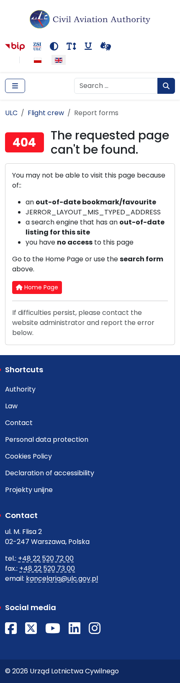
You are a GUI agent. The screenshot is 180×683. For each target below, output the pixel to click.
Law (11, 406)
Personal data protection (46, 439)
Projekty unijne (29, 490)
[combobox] (116, 86)
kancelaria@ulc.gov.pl (62, 578)
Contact (19, 423)
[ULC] (90, 19)
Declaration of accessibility (49, 473)
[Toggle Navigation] (15, 86)
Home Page (40, 287)
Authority (20, 389)
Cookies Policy (28, 456)
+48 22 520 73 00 (47, 568)
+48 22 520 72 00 (46, 558)
